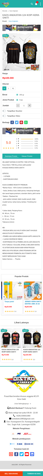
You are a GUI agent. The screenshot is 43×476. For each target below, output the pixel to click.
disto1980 (15, 464)
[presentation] (4, 296)
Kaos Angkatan (13, 21)
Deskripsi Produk (11, 156)
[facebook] (12, 122)
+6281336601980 (22, 416)
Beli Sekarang (11, 474)
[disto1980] (7, 3)
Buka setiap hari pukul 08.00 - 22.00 (23, 413)
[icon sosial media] (11, 455)
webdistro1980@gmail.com (23, 419)
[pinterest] (21, 122)
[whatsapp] (26, 122)
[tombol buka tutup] (36, 4)
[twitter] (16, 122)
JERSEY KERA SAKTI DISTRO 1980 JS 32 (31, 303)
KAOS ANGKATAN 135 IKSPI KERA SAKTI (10, 351)
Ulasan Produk (27, 156)
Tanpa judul (7, 301)
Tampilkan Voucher (14, 111)
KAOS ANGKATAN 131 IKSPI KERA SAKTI (31, 351)
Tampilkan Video (13, 116)
